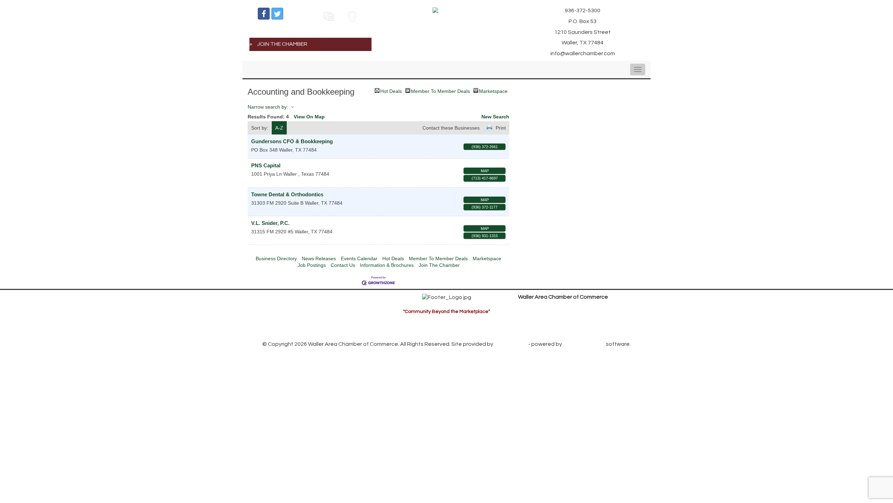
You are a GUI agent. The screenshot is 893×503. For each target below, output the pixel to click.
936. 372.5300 (541, 318)
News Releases (319, 258)
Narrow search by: (268, 107)
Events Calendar (359, 258)
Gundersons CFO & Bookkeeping (292, 141)
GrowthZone (510, 344)
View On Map (309, 116)
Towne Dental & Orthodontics (287, 194)
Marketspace (493, 90)
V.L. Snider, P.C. (270, 223)
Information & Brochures (387, 265)
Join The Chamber (439, 265)
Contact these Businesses (451, 128)
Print (501, 128)
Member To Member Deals (440, 90)
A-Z (279, 128)
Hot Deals (391, 90)
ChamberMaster (584, 344)
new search (495, 116)
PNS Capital (265, 165)
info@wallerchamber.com (556, 329)
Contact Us (343, 265)
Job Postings (312, 265)
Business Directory (276, 258)
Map (485, 171)
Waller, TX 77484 (561, 308)
